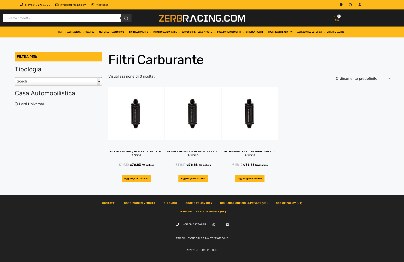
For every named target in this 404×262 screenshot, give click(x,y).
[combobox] (58, 81)
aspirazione (74, 32)
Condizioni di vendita (139, 203)
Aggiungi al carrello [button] (136, 178)
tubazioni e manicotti (229, 32)
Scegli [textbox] (22, 81)
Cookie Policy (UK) (289, 203)
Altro (340, 32)
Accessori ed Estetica (309, 32)
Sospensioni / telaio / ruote (197, 32)
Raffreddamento (138, 32)
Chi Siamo (170, 203)
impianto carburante (165, 32)
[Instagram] (350, 4)
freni (59, 32)
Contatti (109, 203)
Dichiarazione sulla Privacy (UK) (202, 211)
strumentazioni (254, 32)
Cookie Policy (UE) (198, 203)
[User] (360, 4)
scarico (89, 32)
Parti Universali (32, 104)
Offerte (331, 32)
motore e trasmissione (111, 32)
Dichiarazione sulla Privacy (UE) (243, 203)
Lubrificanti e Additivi (280, 32)
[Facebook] (341, 4)
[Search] (126, 18)
